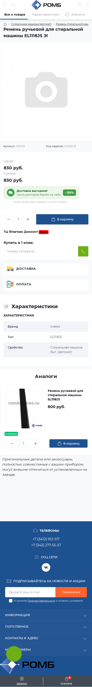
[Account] (87, 5)
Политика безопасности (41, 600)
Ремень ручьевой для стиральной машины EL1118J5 (65, 395)
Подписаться (71, 592)
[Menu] (5, 5)
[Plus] (28, 219)
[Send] (83, 251)
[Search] (13, 5)
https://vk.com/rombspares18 (46, 567)
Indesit (55, 326)
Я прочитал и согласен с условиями (48, 600)
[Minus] (8, 219)
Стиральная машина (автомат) (31, 24)
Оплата (23, 284)
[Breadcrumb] (5, 24)
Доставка (26, 269)
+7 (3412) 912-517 (46, 539)
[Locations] (79, 5)
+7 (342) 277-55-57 (46, 545)
